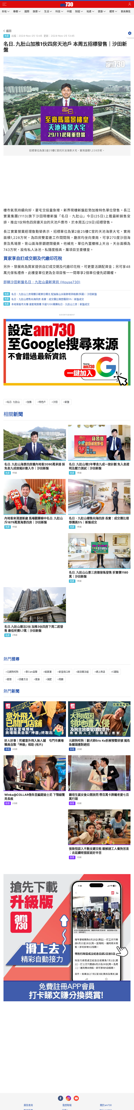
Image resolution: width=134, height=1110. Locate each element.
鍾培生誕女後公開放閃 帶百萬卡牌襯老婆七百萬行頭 (99, 797)
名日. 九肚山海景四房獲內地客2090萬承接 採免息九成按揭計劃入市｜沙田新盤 (34, 466)
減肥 (49, 679)
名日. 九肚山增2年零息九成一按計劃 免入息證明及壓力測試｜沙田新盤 (99, 466)
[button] (4, 4)
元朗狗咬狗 (12, 671)
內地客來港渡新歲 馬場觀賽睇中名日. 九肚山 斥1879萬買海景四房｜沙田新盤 (33, 520)
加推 (29, 402)
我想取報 (67, 1105)
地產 (6, 35)
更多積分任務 (85, 1076)
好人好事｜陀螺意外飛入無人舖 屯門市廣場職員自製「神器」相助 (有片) (34, 742)
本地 (7, 749)
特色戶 (42, 402)
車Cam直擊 (31, 671)
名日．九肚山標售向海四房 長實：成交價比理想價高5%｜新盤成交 (47, 299)
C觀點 (115, 671)
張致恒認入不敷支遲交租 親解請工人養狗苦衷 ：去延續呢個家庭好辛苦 (99, 851)
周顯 (61, 679)
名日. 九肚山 (13, 402)
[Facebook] (60, 1098)
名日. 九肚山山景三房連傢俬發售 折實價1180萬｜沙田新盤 (98, 574)
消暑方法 (23, 679)
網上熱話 (100, 671)
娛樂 (7, 803)
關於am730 (106, 1105)
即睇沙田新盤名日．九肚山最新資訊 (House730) (41, 282)
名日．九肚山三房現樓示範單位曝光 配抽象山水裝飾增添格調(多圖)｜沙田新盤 (54, 294)
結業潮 (48, 671)
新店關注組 (83, 671)
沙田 (55, 402)
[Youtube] (76, 1098)
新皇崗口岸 (64, 671)
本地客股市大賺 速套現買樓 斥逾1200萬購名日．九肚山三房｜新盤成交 (50, 304)
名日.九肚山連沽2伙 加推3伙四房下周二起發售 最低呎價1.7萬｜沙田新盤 (33, 628)
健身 (37, 679)
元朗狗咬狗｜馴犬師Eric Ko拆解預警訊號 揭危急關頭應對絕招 (99, 742)
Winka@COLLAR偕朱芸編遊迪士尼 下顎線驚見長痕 (34, 797)
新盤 (67, 402)
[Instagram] (68, 1098)
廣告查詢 (28, 1105)
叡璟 (9, 679)
